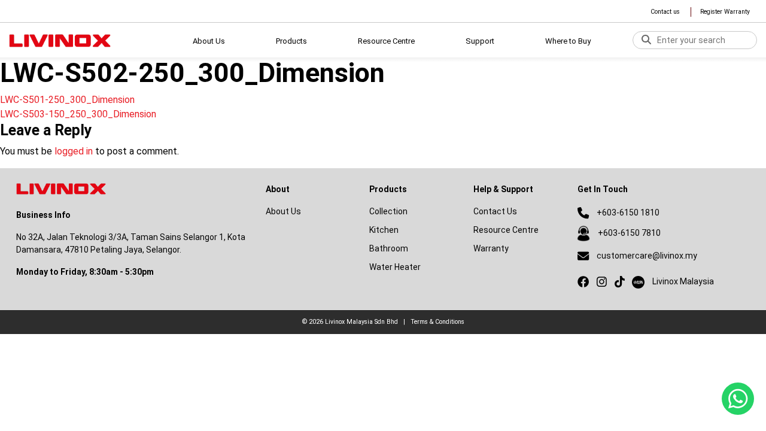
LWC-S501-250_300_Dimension (67, 99)
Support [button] (480, 41)
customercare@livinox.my (647, 255)
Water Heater (395, 267)
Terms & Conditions (437, 322)
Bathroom (388, 248)
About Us (209, 41)
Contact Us (495, 211)
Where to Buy (568, 41)
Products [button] (291, 41)
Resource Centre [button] (386, 41)
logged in (73, 151)
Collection (388, 211)
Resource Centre (506, 230)
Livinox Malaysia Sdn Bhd (361, 322)
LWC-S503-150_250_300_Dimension (78, 114)
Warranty (491, 248)
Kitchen (384, 230)
